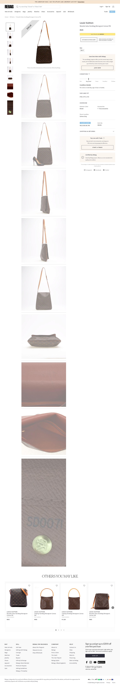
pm (82, 50)
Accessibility (73, 663)
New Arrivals (8, 11)
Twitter (107, 170)
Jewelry (30, 11)
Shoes (43, 11)
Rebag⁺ (53, 650)
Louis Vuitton (86, 23)
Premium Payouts (21, 666)
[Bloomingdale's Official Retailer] (93, 667)
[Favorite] (29, 586)
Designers (18, 11)
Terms (113, 682)
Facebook (98, 170)
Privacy (108, 682)
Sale (64, 11)
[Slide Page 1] (56, 630)
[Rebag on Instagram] (90, 662)
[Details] (104, 138)
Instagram (89, 170)
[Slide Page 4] (64, 630)
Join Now (97, 68)
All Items (12, 17)
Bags (24, 11)
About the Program (38, 647)
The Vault (54, 655)
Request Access (37, 650)
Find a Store (55, 652)
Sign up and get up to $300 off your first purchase (98, 645)
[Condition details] (89, 74)
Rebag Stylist (55, 660)
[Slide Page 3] (61, 630)
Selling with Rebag (21, 650)
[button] (43, 42)
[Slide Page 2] (59, 630)
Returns (71, 655)
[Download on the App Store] (101, 662)
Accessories (50, 11)
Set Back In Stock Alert (89, 39)
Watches (36, 11)
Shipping (72, 652)
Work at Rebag (73, 660)
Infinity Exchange (21, 660)
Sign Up (108, 6)
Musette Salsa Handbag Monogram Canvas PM (95, 26)
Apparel (58, 11)
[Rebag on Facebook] (86, 662)
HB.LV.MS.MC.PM (85, 125)
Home (6, 17)
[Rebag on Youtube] (95, 662)
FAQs (71, 650)
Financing (72, 658)
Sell (112, 11)
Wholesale (71, 11)
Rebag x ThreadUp (21, 671)
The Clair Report (56, 658)
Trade (106, 11)
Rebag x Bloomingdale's (58, 663)
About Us (54, 647)
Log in (101, 6)
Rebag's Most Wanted (22, 663)
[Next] (112, 607)
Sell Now (18, 647)
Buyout (18, 658)
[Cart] (113, 7)
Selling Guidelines (21, 668)
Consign (18, 652)
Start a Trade (98, 147)
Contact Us (72, 647)
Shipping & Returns (87, 131)
